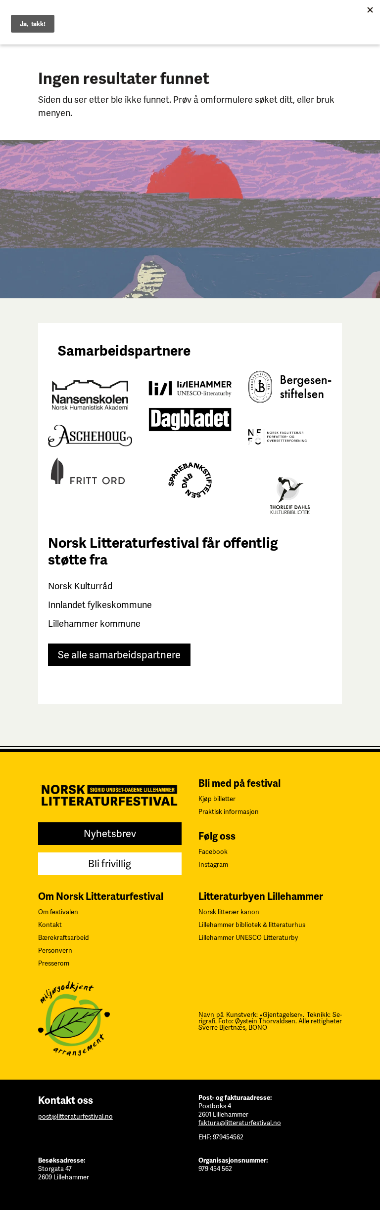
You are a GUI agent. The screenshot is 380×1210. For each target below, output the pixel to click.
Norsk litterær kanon (228, 912)
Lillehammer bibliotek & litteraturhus (251, 925)
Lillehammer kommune (94, 623)
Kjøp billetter (217, 799)
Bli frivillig (109, 863)
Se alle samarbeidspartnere (119, 654)
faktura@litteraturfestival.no (239, 1123)
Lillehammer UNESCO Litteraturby (248, 937)
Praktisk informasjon (228, 811)
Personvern (55, 950)
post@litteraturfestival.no (75, 1116)
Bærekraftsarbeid (63, 937)
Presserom (53, 963)
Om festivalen (58, 912)
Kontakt (50, 925)
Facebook (213, 851)
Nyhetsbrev (110, 833)
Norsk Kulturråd (80, 586)
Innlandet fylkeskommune (100, 604)
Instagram (213, 864)
